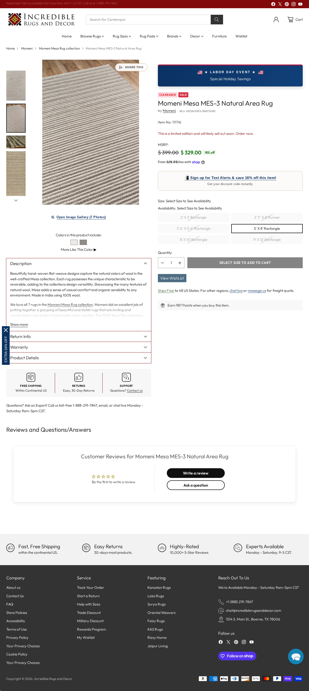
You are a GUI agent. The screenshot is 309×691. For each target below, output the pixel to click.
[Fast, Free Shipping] (10, 548)
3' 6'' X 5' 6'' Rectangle (194, 228)
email (103, 405)
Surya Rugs (156, 604)
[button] (296, 656)
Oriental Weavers (161, 612)
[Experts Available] (238, 548)
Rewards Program (91, 629)
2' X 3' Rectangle (194, 217)
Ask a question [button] (195, 485)
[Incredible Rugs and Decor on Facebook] (273, 5)
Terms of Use (16, 629)
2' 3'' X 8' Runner (267, 217)
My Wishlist (86, 637)
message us (257, 290)
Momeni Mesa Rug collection (59, 48)
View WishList (172, 278)
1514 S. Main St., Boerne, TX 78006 (253, 619)
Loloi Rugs (155, 596)
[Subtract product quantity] (162, 263)
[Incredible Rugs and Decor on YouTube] (300, 5)
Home (10, 48)
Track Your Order (90, 587)
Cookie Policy (17, 654)
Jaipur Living (157, 646)
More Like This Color (79, 249)
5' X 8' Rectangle (267, 228)
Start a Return (88, 596)
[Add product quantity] (180, 263)
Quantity (165, 252)
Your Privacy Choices (23, 646)
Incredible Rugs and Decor (53, 679)
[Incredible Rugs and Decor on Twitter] (280, 5)
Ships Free (166, 290)
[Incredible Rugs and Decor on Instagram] (293, 5)
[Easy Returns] (86, 548)
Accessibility (15, 621)
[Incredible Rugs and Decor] (41, 19)
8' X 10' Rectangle (193, 239)
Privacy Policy (17, 637)
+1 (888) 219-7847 (239, 601)
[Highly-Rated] (162, 548)
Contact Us (15, 596)
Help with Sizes (88, 604)
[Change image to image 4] (16, 184)
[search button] (217, 19)
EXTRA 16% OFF (6, 349)
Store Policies (16, 612)
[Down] (16, 200)
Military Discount (90, 621)
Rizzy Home (157, 637)
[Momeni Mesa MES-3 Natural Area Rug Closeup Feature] (90, 132)
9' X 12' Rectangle (267, 239)
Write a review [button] (195, 473)
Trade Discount (89, 612)
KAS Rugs (155, 629)
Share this (134, 67)
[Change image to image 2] (16, 118)
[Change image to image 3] (16, 142)
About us (13, 587)
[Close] (6, 330)
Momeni (27, 48)
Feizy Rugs (156, 621)
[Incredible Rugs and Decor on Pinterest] (286, 5)
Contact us (135, 390)
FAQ (9, 604)
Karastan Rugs (159, 587)
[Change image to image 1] (16, 86)
